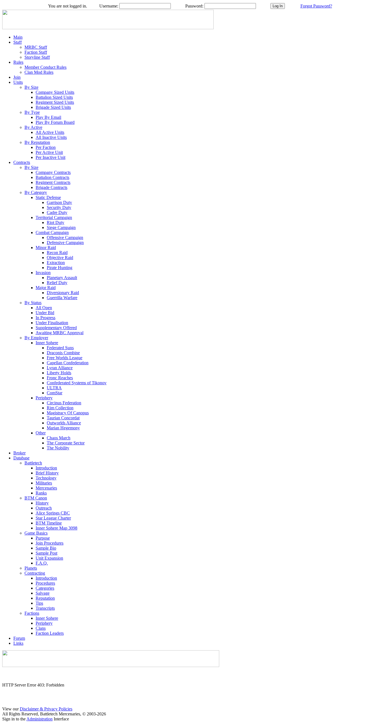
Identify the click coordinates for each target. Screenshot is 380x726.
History (42, 503)
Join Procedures (49, 543)
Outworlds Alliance (64, 422)
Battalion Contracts (52, 177)
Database (21, 458)
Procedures (45, 583)
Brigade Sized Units (53, 107)
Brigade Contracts (51, 187)
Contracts (21, 162)
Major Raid (46, 287)
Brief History (47, 473)
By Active (33, 127)
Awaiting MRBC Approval (59, 332)
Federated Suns (60, 347)
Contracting (34, 573)
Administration (39, 719)
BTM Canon (35, 498)
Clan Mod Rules (38, 72)
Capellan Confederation (67, 362)
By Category (35, 192)
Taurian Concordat (63, 417)
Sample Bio (46, 548)
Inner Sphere (47, 342)
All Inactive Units (51, 137)
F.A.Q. (42, 563)
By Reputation (37, 142)
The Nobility (58, 448)
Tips (39, 603)
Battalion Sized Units (54, 97)
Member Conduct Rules (45, 67)
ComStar (54, 392)
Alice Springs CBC (53, 513)
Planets (30, 568)
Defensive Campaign (65, 242)
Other (41, 432)
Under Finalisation (52, 322)
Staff (17, 42)
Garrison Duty (59, 202)
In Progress (45, 317)
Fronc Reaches (60, 377)
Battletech (33, 463)
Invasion (43, 272)
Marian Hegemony (63, 427)
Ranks (41, 493)
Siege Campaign (61, 227)
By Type (32, 112)
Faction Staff (35, 52)
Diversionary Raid (63, 292)
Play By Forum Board (55, 122)
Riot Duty (55, 222)
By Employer (36, 337)
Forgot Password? (316, 6)
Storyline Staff (37, 57)
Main (18, 37)
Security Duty (59, 207)
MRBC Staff (35, 47)
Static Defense (48, 197)
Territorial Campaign (54, 217)
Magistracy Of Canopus (68, 412)
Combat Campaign (52, 232)
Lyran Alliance (60, 367)
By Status (32, 302)
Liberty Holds (59, 372)
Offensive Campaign (65, 237)
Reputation (45, 598)
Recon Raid (57, 252)
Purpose (43, 538)
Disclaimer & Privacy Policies (46, 709)
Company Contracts (53, 172)
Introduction (46, 468)
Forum (19, 638)
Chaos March (58, 437)
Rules (18, 62)
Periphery (44, 397)
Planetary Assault (62, 277)
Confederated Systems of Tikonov (77, 382)
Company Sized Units (55, 92)
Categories (45, 588)
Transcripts (45, 608)
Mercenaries (46, 488)
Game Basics (36, 533)
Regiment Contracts (53, 182)
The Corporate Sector (66, 442)
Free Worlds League (64, 357)
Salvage (43, 593)
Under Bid (45, 312)
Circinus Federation (64, 402)
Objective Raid (60, 257)
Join (17, 77)
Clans (41, 628)
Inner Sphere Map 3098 (56, 528)
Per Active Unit (49, 152)
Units (18, 82)
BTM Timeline (49, 523)
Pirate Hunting (59, 267)
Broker (19, 453)
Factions (31, 613)
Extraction (56, 262)
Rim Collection (60, 407)
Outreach (44, 508)
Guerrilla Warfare (62, 297)
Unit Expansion (49, 558)
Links (18, 643)
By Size (31, 87)
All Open (44, 307)
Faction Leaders (50, 633)
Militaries (44, 483)
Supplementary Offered (56, 327)
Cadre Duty (57, 212)
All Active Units (50, 132)
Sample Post (46, 553)
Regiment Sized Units (55, 102)
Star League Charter (53, 518)
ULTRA (54, 387)
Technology (46, 478)
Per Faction (46, 147)
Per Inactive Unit (50, 157)
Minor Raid (46, 247)
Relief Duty (57, 282)
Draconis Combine (63, 352)
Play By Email (48, 117)
